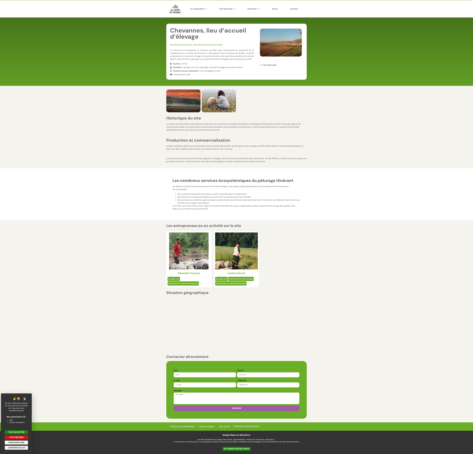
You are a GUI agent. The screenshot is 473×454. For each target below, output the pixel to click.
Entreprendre (226, 9)
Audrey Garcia (236, 273)
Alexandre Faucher (189, 273)
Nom (176, 370)
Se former (252, 9)
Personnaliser (16, 442)
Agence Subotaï (252, 426)
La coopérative (197, 9)
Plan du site (224, 426)
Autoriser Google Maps (236, 448)
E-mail (177, 380)
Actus (275, 9)
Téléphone (241, 380)
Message (178, 390)
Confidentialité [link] (16, 447)
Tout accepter (16, 432)
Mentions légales (206, 426)
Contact (294, 9)
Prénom (240, 370)
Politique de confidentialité (182, 426)
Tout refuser (16, 437)
